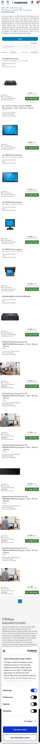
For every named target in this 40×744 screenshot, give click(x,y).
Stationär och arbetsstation (12, 10)
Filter (20, 39)
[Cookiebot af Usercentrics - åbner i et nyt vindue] (28, 651)
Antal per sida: (25, 52)
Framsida (3, 8)
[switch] (34, 697)
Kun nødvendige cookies (20, 738)
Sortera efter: (4, 52)
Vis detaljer (28, 721)
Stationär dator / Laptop (16, 8)
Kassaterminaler (27, 10)
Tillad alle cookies (20, 730)
